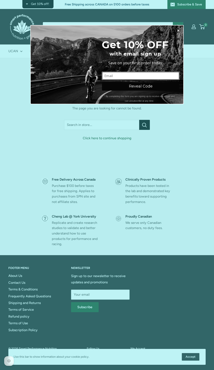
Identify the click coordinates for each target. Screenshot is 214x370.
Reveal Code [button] (141, 86)
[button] (178, 30)
